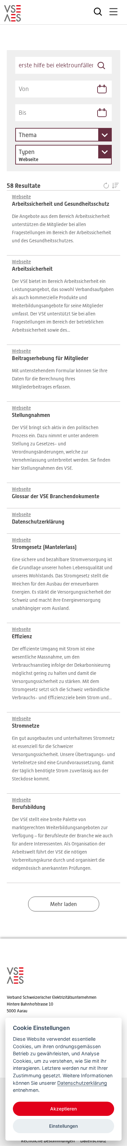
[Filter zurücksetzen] (107, 186)
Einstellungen (63, 1126)
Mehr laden (63, 904)
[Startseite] (12, 19)
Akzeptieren (63, 1108)
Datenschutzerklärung (82, 1083)
